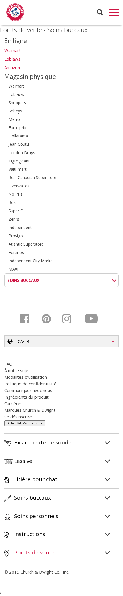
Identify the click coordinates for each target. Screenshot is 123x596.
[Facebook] (29, 319)
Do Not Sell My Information (25, 423)
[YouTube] (91, 319)
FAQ (8, 364)
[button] (61, 341)
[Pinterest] (50, 319)
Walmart (12, 50)
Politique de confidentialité (30, 384)
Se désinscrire (18, 417)
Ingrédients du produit (26, 397)
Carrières (13, 403)
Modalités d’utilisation (25, 377)
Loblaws (12, 59)
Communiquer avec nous (28, 390)
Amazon (12, 67)
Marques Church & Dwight (29, 410)
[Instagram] (71, 319)
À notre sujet (17, 370)
